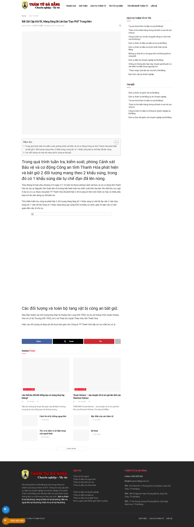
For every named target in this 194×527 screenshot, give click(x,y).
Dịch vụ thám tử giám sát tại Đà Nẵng (144, 93)
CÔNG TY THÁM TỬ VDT (36, 518)
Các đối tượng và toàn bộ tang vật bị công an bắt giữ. (48, 152)
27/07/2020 (96, 420)
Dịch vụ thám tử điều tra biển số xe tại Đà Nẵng (148, 43)
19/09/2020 (45, 420)
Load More (71, 449)
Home (24, 16)
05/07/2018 (26, 26)
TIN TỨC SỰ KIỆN (116, 6)
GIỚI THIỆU (83, 6)
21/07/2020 (96, 434)
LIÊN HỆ (154, 6)
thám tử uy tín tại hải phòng (53, 502)
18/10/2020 (30, 401)
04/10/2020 (82, 401)
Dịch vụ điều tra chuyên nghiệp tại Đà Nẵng (146, 60)
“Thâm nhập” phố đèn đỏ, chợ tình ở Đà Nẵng (147, 70)
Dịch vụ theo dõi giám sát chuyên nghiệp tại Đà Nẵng (150, 117)
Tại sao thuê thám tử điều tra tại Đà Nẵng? (146, 26)
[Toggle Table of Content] (115, 142)
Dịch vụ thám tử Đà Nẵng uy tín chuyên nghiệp (147, 97)
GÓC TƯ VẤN (33, 16)
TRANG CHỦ (71, 6)
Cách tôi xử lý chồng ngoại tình (53, 416)
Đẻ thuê (94, 431)
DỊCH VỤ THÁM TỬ (98, 6)
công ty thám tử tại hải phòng (48, 499)
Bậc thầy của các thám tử (102, 416)
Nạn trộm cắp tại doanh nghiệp (141, 74)
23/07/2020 (45, 437)
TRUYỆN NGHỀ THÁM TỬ (137, 6)
